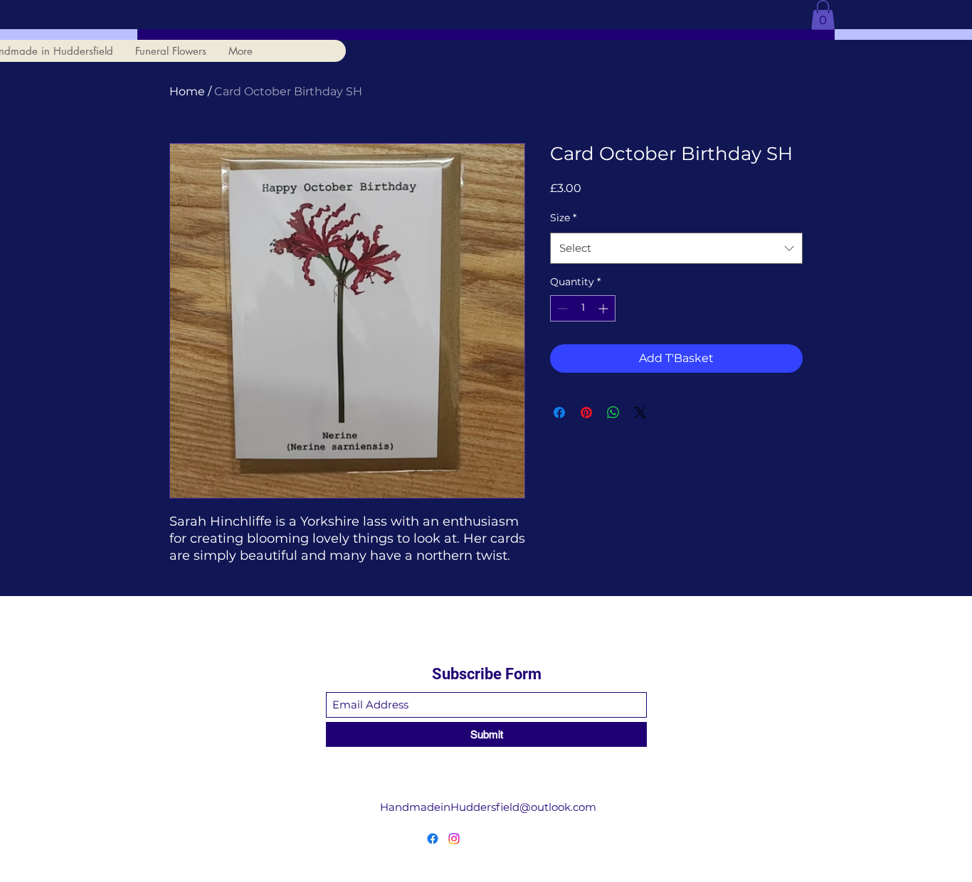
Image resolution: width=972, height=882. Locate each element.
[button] (822, 15)
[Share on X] (640, 412)
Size (563, 217)
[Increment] (604, 308)
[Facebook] (433, 838)
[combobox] (676, 248)
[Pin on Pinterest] (586, 412)
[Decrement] (561, 308)
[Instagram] (454, 838)
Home (187, 91)
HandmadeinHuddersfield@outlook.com (488, 807)
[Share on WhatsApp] (613, 412)
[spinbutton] (583, 308)
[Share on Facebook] (559, 412)
